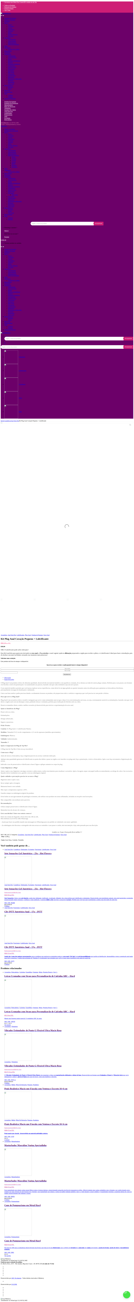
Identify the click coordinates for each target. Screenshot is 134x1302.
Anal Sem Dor (12, 57)
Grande (14, 160)
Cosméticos (7, 54)
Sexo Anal (11, 84)
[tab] (68, 678)
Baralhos (10, 87)
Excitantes (11, 70)
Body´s (10, 25)
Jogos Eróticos (8, 85)
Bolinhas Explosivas (14, 64)
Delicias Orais (12, 67)
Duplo (13, 157)
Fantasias (7, 21)
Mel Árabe (11, 72)
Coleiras (10, 95)
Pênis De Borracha (13, 44)
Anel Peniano (12, 39)
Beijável (10, 62)
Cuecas (10, 28)
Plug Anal (7, 90)
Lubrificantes (12, 75)
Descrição (7, 678)
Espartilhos (11, 29)
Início (2, 421)
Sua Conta (7, 10)
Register (6, 237)
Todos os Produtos (9, 5)
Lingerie (10, 31)
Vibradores (7, 47)
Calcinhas (11, 26)
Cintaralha (7, 52)
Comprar (6, 906)
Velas (5, 46)
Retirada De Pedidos (10, 7)
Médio (13, 163)
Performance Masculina (15, 79)
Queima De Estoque (10, 18)
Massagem (11, 77)
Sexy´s (6, 23)
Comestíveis (11, 66)
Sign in (6, 231)
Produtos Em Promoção (11, 103)
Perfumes (10, 80)
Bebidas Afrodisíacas (14, 61)
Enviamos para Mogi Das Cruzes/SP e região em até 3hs (20, 2)
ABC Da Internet (16, 1278)
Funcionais (11, 74)
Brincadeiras (8, 51)
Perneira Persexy (13, 34)
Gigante (14, 159)
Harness (10, 97)
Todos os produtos (9, 129)
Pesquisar (98, 223)
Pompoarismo (8, 92)
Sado (5, 93)
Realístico (14, 167)
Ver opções (7, 1025)
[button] (126, 1294)
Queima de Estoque (10, 98)
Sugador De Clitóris (14, 49)
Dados (10, 89)
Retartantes (11, 82)
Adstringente (11, 56)
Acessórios (7, 38)
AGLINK (14, 1284)
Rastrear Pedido (8, 8)
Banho (10, 59)
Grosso (14, 162)
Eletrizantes (11, 69)
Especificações (9, 679)
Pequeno (14, 165)
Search (6, 336)
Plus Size (10, 36)
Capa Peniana (12, 41)
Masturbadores (12, 43)
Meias (9, 33)
